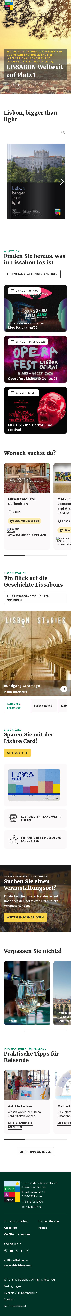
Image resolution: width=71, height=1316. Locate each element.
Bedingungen (12, 1286)
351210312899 (33, 1207)
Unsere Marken (48, 1221)
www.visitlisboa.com (18, 1265)
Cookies (9, 1299)
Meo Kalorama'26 (22, 327)
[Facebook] (22, 1251)
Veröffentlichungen (17, 1234)
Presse (42, 1228)
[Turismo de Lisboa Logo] (9, 5)
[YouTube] (11, 1251)
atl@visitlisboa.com (17, 1260)
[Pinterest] (6, 1251)
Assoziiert (10, 1228)
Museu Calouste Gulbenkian (21, 501)
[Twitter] (16, 1251)
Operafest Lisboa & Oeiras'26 (32, 378)
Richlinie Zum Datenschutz (20, 1293)
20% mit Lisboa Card (27, 520)
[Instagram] (27, 1251)
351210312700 (34, 1201)
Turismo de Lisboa (16, 1221)
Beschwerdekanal (15, 1306)
